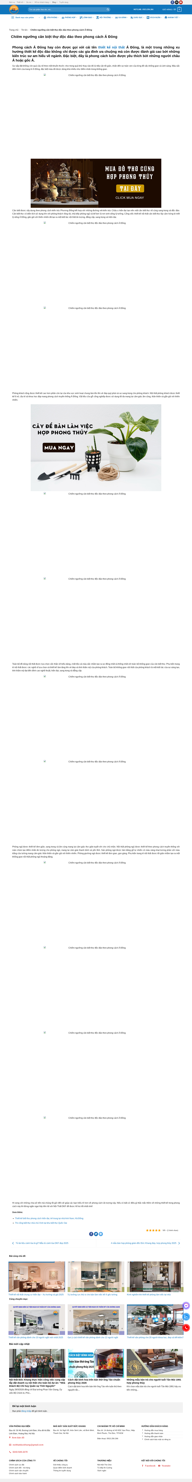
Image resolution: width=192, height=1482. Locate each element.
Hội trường (105, 17)
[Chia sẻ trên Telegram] (101, 1234)
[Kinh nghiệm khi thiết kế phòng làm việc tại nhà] (155, 1276)
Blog (54, 2)
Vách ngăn (155, 17)
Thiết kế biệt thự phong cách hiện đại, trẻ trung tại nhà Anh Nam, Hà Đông (49, 1218)
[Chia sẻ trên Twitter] (96, 1234)
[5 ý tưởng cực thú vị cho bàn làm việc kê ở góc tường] (96, 1276)
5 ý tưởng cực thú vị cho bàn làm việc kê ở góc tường (92, 1294)
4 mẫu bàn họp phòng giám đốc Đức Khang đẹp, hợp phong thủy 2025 (144, 1243)
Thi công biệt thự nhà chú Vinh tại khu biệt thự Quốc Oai (41, 1223)
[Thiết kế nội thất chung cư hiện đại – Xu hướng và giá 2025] (36, 1276)
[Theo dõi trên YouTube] (181, 2)
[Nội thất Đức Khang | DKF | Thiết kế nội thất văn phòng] (16, 9)
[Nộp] (108, 9)
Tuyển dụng (63, 2)
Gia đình (122, 17)
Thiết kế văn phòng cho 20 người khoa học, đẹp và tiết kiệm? (155, 1337)
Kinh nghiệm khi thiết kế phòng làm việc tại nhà (149, 1294)
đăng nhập (26, 1411)
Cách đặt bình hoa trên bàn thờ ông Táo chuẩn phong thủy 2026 (94, 1381)
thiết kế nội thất (111, 47)
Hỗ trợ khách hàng (42, 2)
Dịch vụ (12, 2)
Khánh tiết (173, 17)
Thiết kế (20, 2)
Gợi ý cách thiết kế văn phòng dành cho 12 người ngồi (93, 1337)
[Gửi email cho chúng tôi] (177, 2)
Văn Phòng (52, 17)
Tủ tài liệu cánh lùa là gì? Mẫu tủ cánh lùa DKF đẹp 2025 (41, 1243)
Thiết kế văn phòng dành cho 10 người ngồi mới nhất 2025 (35, 1337)
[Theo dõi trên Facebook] (172, 2)
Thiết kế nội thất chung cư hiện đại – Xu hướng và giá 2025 (36, 1294)
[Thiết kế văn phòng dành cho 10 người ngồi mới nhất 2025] (36, 1319)
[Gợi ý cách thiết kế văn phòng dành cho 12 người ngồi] (96, 1319)
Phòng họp (70, 17)
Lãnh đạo (87, 17)
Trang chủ (13, 30)
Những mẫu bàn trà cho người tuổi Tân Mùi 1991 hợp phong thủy (154, 1381)
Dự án (28, 2)
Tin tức (24, 30)
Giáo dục (138, 17)
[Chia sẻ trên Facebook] (91, 1234)
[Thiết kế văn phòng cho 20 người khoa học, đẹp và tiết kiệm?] (155, 1319)
